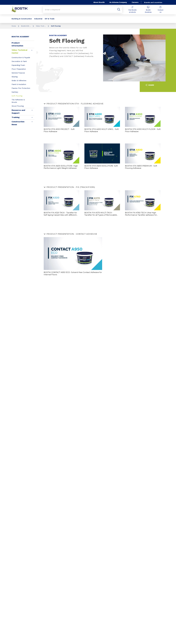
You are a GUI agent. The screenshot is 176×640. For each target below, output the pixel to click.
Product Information (17, 44)
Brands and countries (153, 2)
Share (151, 85)
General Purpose (18, 73)
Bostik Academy (148, 11)
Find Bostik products (132, 11)
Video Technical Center (19, 51)
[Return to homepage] (21, 9)
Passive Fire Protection (21, 88)
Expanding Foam (18, 65)
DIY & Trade (49, 19)
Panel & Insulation (19, 84)
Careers (135, 2)
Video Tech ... (41, 26)
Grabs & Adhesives (19, 80)
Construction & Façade (21, 57)
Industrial (38, 19)
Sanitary (15, 92)
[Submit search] (118, 9)
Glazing (14, 77)
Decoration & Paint (19, 61)
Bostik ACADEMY (20, 36)
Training (16, 117)
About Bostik (99, 2)
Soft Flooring (17, 96)
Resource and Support (18, 111)
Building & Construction (22, 19)
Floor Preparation (19, 69)
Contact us (160, 11)
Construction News (18, 123)
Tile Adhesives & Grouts (18, 101)
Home (14, 26)
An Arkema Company (118, 2)
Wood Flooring (18, 106)
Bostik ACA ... (26, 26)
